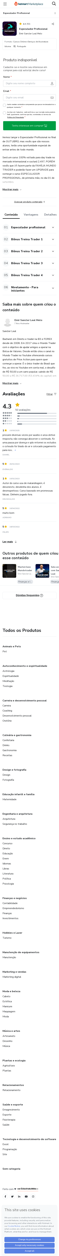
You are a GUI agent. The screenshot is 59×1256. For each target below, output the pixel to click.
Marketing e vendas (14, 972)
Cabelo (6, 996)
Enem (6, 858)
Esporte (7, 1114)
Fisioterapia (9, 1119)
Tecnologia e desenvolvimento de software (29, 1139)
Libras (6, 868)
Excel (6, 1144)
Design (6, 775)
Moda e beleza (11, 991)
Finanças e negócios (15, 898)
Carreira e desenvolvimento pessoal (25, 700)
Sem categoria (11, 1169)
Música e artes (11, 1031)
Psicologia (8, 883)
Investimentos (10, 918)
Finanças (7, 913)
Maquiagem (9, 1011)
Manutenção (9, 957)
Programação (10, 1149)
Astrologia (8, 671)
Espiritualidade (11, 676)
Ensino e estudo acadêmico (19, 838)
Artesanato (9, 1036)
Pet (5, 651)
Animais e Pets (12, 646)
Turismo (7, 938)
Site (5, 1154)
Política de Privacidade (15, 117)
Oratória (7, 720)
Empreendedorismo (13, 908)
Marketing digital (12, 977)
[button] (26, 227)
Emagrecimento (11, 1109)
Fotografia (8, 780)
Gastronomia (10, 750)
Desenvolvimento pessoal (17, 715)
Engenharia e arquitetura (17, 814)
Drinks (6, 745)
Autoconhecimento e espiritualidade (25, 666)
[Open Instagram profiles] (33, 1196)
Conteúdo (11, 214)
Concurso (7, 843)
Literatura (8, 873)
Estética (7, 1001)
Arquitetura (9, 819)
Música (6, 1046)
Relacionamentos (13, 1085)
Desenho (7, 1041)
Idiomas (7, 863)
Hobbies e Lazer (12, 933)
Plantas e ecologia (14, 1060)
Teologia (7, 686)
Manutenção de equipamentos (21, 952)
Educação (8, 853)
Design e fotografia (14, 770)
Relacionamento (11, 1090)
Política (7, 878)
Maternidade (10, 799)
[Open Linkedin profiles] (19, 1196)
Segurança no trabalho (15, 824)
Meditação (8, 681)
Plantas (7, 1070)
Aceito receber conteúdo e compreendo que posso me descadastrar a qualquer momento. (31, 105)
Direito (6, 848)
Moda (6, 1016)
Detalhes (50, 214)
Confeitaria (8, 740)
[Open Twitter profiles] (12, 1196)
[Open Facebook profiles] (5, 1196)
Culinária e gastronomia (17, 735)
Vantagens (31, 214)
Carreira (7, 705)
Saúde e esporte (13, 1104)
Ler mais (8, 541)
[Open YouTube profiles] (26, 1196)
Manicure (7, 1006)
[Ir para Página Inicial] (28, 4)
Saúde (6, 1125)
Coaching (7, 710)
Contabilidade (10, 903)
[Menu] (5, 3)
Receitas (7, 755)
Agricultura (9, 1065)
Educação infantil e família (18, 794)
